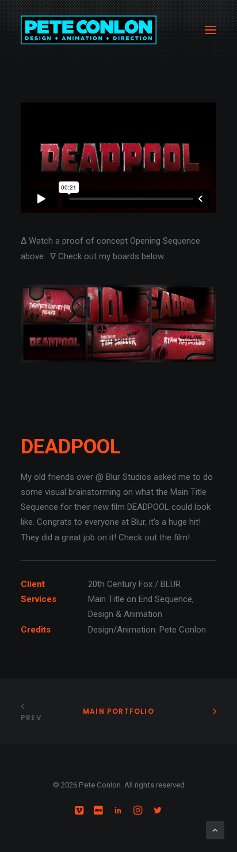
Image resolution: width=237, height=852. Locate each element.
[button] (210, 30)
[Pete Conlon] (88, 30)
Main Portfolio (118, 711)
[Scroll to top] (215, 829)
